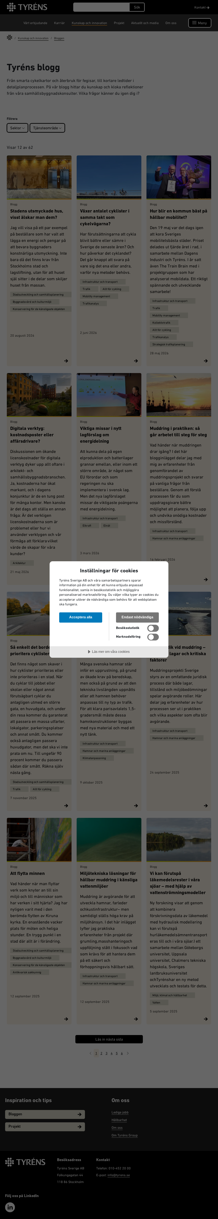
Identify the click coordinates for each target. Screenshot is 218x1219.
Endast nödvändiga (137, 617)
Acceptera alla (80, 617)
